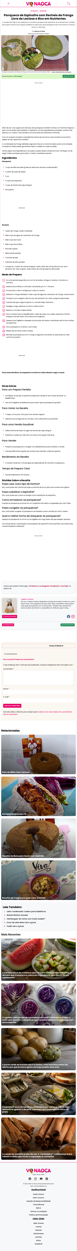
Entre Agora (69, 76)
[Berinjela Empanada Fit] (38, 796)
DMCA (38, 1208)
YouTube (64, 586)
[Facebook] (68, 616)
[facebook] (30, 1178)
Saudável (43, 11)
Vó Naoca (34, 11)
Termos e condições (38, 1211)
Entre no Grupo (68, 625)
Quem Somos (38, 1194)
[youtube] (41, 1178)
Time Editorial (38, 1204)
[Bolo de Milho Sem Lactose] (38, 754)
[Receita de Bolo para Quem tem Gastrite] (38, 838)
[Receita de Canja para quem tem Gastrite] (38, 880)
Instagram (45, 586)
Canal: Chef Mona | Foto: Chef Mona (61, 72)
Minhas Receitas (10, 616)
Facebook (54, 586)
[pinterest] (46, 1178)
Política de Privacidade (38, 1215)
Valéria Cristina (39, 31)
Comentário (8, 669)
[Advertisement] (54, 208)
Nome (6, 689)
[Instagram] (73, 616)
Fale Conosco (38, 1198)
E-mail (6, 697)
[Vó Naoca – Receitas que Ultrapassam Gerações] (38, 3)
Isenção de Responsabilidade (38, 1201)
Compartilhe (9, 625)
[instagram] (35, 1178)
